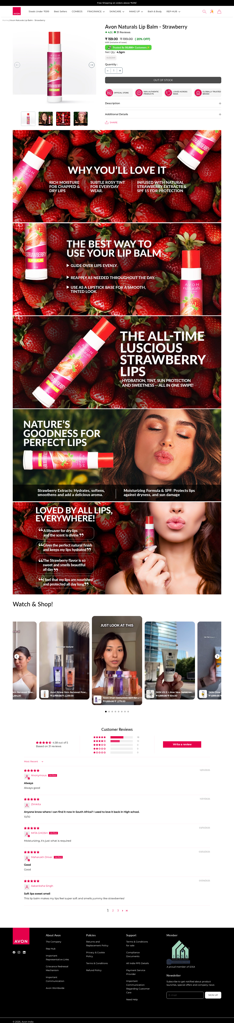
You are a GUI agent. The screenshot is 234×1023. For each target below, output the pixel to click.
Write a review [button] (182, 744)
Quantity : (111, 64)
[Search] (204, 11)
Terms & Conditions (97, 963)
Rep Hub (50, 948)
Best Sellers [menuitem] (60, 11)
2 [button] (113, 910)
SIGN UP (213, 995)
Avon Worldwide (55, 988)
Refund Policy (94, 970)
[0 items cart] (219, 11)
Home (5, 20)
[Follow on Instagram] (19, 952)
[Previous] (16, 656)
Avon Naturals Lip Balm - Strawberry (27, 20)
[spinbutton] (114, 70)
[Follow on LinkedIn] (24, 952)
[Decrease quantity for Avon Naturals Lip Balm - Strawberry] (107, 70)
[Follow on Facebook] (14, 952)
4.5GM (111, 57)
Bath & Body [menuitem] (155, 11)
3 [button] (118, 910)
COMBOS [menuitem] (77, 11)
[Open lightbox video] (117, 660)
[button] (96, 11)
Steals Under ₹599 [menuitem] (39, 11)
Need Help (132, 999)
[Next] (217, 656)
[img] (31, 770)
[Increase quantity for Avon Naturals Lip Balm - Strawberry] (120, 70)
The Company (53, 941)
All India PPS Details (137, 963)
